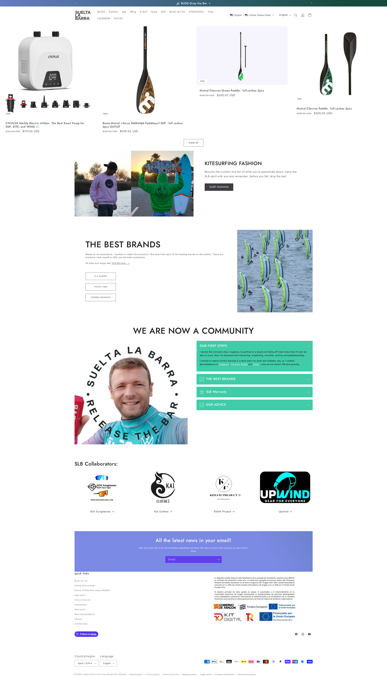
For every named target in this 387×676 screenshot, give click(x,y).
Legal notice (206, 674)
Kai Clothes (161, 511)
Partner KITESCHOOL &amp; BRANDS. (93, 590)
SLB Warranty (81, 624)
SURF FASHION (219, 187)
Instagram (224, 364)
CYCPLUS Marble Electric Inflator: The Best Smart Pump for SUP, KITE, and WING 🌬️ (45, 125)
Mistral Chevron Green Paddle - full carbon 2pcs (232, 90)
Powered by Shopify (116, 674)
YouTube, (236, 364)
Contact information (224, 674)
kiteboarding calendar (85, 585)
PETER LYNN (100, 287)
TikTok (256, 364)
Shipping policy (189, 674)
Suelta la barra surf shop (94, 674)
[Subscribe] (218, 559)
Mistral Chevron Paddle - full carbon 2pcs (324, 108)
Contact (78, 619)
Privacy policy (152, 674)
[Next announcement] (311, 3)
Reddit (244, 364)
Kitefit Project (222, 511)
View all (193, 142)
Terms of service (82, 600)
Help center (80, 609)
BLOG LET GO (81, 581)
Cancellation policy (247, 674)
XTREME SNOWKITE (101, 297)
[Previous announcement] (75, 3)
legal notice (80, 595)
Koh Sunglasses (100, 511)
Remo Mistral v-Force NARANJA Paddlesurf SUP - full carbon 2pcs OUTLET (143, 125)
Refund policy (136, 674)
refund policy (81, 605)
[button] (252, 15)
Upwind (283, 511)
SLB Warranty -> (121, 263)
